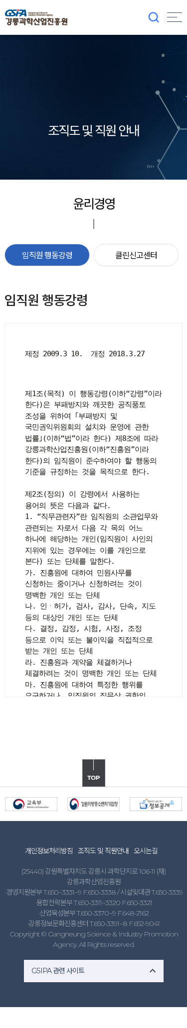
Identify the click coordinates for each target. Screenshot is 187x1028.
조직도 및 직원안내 (103, 850)
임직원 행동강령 (47, 255)
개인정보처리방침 (49, 850)
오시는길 (146, 850)
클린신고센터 (136, 255)
